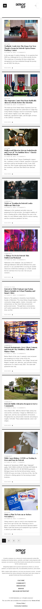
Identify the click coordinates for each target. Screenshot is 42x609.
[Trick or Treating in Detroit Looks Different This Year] (21, 190)
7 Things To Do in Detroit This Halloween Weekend (16, 256)
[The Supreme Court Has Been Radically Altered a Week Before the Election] (21, 85)
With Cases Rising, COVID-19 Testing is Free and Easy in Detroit (20, 459)
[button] (5, 5)
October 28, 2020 (10, 104)
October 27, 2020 (10, 207)
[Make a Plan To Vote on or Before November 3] (21, 499)
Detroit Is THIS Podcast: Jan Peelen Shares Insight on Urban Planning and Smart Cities (19, 291)
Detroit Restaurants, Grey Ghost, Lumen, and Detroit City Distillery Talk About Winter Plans (20, 349)
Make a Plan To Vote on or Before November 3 (17, 515)
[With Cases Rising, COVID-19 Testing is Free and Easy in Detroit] (21, 443)
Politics (7, 98)
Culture (7, 44)
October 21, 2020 (10, 295)
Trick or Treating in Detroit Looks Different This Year (18, 204)
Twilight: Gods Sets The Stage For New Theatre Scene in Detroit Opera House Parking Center (20, 48)
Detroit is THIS (9, 287)
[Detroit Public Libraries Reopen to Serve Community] (21, 389)
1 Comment (21, 462)
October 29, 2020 (10, 52)
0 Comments (21, 52)
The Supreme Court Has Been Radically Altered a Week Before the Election (20, 101)
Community (8, 201)
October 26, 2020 (10, 259)
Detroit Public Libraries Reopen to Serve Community (20, 405)
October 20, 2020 (10, 462)
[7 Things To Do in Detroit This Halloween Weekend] (21, 240)
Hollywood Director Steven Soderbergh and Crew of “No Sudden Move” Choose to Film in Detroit (20, 152)
